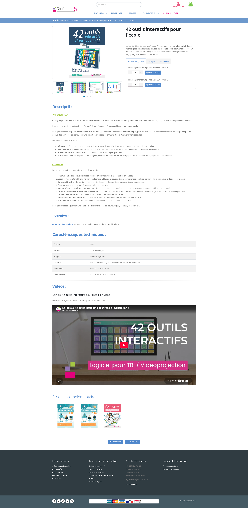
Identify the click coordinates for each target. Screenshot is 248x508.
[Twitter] (59, 501)
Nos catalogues (58, 472)
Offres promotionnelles (61, 466)
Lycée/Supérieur (149, 13)
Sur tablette (164, 61)
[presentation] (52, 53)
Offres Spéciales (170, 13)
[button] (84, 96)
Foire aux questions (170, 466)
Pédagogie (103, 20)
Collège (132, 13)
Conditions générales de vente (101, 475)
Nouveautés (57, 469)
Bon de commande (59, 475)
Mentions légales (95, 481)
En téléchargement (136, 61)
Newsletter (56, 478)
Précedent (117, 442)
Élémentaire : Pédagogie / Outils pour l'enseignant (76, 20)
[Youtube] (63, 501)
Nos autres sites (95, 469)
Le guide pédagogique (62, 224)
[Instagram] (72, 501)
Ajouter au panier (153, 72)
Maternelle (99, 13)
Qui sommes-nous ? (97, 466)
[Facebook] (54, 501)
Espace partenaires (96, 472)
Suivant (131, 442)
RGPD (91, 478)
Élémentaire (116, 13)
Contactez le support (171, 469)
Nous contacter (132, 484)
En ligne (151, 61)
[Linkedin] (67, 501)
